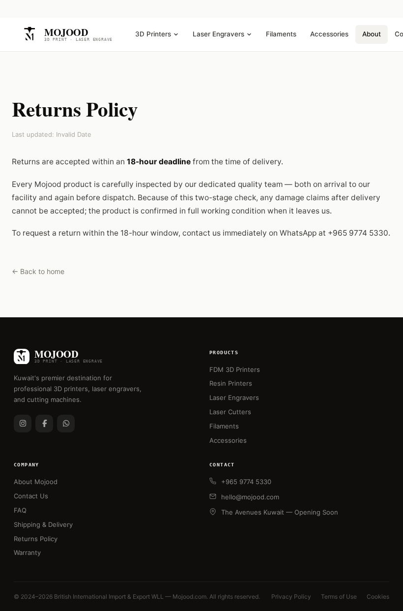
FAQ (20, 510)
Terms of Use (339, 596)
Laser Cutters (230, 412)
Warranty (27, 552)
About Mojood (36, 482)
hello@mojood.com (250, 497)
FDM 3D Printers (234, 369)
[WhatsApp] (66, 423)
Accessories (329, 34)
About (371, 34)
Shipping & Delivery (43, 524)
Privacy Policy (291, 596)
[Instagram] (22, 423)
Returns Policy (36, 539)
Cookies (378, 596)
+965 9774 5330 (246, 482)
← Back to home (38, 271)
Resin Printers (230, 383)
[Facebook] (44, 423)
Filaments (281, 34)
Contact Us (31, 496)
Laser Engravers (218, 34)
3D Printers (153, 34)
